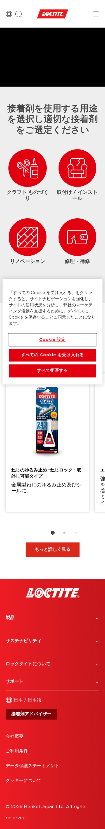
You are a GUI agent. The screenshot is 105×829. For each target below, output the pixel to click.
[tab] (53, 533)
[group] (52, 456)
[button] (52, 617)
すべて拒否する (52, 371)
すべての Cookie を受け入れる (52, 355)
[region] (52, 331)
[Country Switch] (9, 14)
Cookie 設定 (52, 340)
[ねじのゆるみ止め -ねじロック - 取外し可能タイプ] (47, 442)
